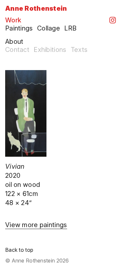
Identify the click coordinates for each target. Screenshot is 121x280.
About (14, 41)
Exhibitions (50, 50)
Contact (17, 50)
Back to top (19, 250)
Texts (79, 50)
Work (13, 20)
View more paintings (36, 225)
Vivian (15, 166)
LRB (70, 28)
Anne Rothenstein (36, 8)
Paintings (19, 28)
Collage (48, 28)
